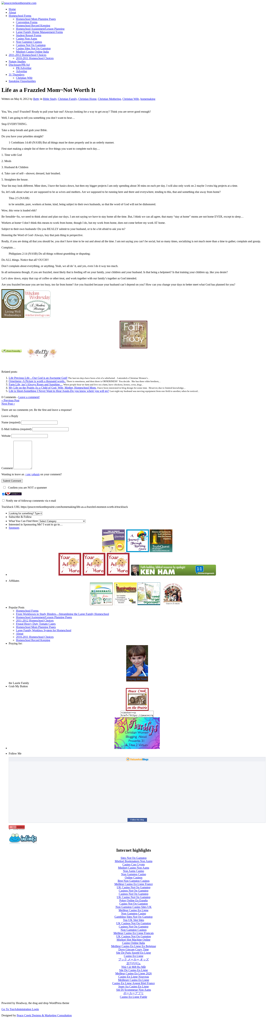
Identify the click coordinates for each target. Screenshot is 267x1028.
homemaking (147, 98)
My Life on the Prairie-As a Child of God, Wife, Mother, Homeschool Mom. (52, 387)
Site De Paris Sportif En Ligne (133, 952)
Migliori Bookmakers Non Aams (133, 861)
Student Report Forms (28, 35)
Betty (36, 98)
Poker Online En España (133, 900)
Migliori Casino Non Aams (133, 867)
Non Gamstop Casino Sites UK (134, 906)
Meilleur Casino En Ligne (133, 910)
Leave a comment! (29, 397)
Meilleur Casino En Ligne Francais (134, 933)
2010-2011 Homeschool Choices (35, 58)
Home (12, 9)
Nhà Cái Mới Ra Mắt (133, 966)
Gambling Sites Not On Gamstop (133, 916)
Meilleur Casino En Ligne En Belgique (133, 946)
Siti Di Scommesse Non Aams (133, 989)
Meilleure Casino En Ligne (133, 980)
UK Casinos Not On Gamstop (133, 923)
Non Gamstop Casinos (29, 41)
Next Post (8, 403)
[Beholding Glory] (133, 347)
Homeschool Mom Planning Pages (36, 19)
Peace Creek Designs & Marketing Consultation (44, 1015)
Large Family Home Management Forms (39, 32)
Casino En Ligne (133, 956)
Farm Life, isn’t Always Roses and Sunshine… (36, 384)
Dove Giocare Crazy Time (133, 949)
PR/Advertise (23, 68)
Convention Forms (26, 22)
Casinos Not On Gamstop (31, 45)
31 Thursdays (16, 74)
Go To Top (7, 1009)
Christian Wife (24, 77)
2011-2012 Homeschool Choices (27, 54)
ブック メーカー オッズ (133, 959)
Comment (7, 468)
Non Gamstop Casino (133, 874)
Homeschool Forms (20, 15)
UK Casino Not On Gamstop (133, 887)
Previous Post (10, 400)
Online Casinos (133, 877)
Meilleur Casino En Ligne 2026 (133, 973)
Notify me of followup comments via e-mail (31, 500)
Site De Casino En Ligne (133, 970)
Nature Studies (17, 61)
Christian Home (87, 98)
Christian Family (67, 98)
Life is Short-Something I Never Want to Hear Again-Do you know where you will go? (59, 390)
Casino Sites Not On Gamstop (33, 48)
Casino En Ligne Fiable (133, 996)
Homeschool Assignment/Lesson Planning (40, 28)
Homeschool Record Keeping (33, 25)
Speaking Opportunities (22, 81)
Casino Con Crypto (133, 864)
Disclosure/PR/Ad (19, 64)
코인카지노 (133, 963)
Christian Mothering (109, 98)
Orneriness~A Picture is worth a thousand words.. (37, 381)
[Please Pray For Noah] (137, 680)
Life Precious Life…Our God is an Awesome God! (38, 377)
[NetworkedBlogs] (137, 760)
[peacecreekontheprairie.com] (18, 3)
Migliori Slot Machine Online (133, 939)
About (12, 12)
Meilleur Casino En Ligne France (133, 884)
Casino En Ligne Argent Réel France (133, 983)
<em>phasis (32, 474)
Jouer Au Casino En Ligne (133, 986)
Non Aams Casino (133, 871)
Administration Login (26, 1009)
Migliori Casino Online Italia (32, 51)
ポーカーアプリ (133, 993)
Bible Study (49, 98)
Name (10, 422)
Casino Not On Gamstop (133, 903)
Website (6, 435)
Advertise (21, 71)
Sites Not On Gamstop (134, 857)
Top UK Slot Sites (133, 920)
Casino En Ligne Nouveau (133, 976)
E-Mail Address (16, 429)
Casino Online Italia (133, 942)
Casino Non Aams (26, 38)
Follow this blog (137, 820)
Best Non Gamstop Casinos (133, 880)
